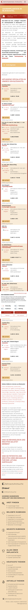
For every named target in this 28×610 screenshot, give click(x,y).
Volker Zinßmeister (7, 264)
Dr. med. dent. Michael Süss (9, 144)
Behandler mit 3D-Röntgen (15, 525)
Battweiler (20, 398)
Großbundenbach (7, 394)
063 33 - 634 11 (15, 334)
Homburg (17, 388)
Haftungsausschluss (22, 603)
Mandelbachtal (9, 386)
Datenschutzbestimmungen (20, 293)
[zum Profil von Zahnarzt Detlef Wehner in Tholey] (5, 251)
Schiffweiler (5, 401)
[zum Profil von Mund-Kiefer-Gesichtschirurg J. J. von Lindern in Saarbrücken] (5, 130)
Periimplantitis (12, 571)
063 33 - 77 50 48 (15, 177)
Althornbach (5, 388)
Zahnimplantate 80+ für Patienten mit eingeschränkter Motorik (17, 544)
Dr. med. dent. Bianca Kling (9, 164)
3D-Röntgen (11, 576)
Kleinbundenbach (18, 396)
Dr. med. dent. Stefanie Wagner (10, 341)
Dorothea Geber (6, 84)
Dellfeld (4, 399)
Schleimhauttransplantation (15, 521)
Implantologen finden (13, 506)
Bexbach (17, 390)
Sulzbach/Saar (9, 396)
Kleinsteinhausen (17, 399)
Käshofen (14, 394)
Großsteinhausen (6, 398)
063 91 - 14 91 (14, 356)
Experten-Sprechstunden (14, 557)
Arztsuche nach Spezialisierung (15, 507)
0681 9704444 (15, 136)
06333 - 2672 (14, 198)
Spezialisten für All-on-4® (14, 515)
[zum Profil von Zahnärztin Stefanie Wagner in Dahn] (5, 347)
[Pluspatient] (6, 488)
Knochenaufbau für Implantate (16, 574)
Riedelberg (14, 398)
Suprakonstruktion (12, 586)
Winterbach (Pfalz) (19, 401)
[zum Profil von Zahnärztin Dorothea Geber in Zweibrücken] (5, 89)
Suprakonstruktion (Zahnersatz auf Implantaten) (16, 539)
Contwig (22, 390)
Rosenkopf (4, 403)
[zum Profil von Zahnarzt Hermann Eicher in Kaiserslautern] (5, 368)
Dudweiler (9, 399)
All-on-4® (10, 565)
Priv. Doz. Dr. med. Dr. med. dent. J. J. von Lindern (13, 123)
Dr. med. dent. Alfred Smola (9, 283)
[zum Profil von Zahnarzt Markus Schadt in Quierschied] (5, 108)
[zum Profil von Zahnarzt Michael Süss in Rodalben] (5, 150)
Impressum (16, 601)
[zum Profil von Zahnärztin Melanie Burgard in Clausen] (5, 210)
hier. (3, 453)
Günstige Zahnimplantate (14, 517)
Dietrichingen (5, 392)
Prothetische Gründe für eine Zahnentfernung (15, 594)
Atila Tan (4, 226)
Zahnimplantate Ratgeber (14, 555)
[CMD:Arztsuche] (9, 492)
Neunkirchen (22, 392)
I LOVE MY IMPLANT (12, 588)
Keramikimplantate (13, 569)
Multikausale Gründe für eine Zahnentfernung (15, 590)
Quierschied (11, 403)
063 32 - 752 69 (15, 96)
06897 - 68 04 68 (15, 115)
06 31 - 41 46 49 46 (16, 375)
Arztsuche (9, 15)
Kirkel (3, 386)
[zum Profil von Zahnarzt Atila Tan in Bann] (5, 230)
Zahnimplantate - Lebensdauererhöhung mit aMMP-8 (17, 535)
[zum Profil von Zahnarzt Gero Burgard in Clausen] (5, 190)
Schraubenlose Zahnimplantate (16, 584)
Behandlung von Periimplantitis (16, 523)
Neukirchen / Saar (14, 392)
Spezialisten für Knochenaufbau (16, 519)
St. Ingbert (11, 388)
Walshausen (12, 401)
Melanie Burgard (6, 205)
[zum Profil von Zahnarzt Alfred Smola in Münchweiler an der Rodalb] (5, 289)
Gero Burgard (5, 185)
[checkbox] (2, 306)
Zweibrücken (17, 386)
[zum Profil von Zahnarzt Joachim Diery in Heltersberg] (5, 327)
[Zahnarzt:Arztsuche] (13, 485)
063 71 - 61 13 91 (15, 237)
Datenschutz (23, 601)
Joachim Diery (6, 322)
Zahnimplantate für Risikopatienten (17, 542)
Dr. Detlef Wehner (6, 244)
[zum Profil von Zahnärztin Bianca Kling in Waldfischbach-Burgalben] (5, 170)
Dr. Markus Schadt (7, 103)
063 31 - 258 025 (15, 157)
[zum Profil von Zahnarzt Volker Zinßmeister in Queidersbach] (5, 269)
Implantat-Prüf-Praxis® (13, 532)
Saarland (15, 15)
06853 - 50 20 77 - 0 (16, 257)
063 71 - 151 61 (15, 276)
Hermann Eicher (6, 363)
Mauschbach (11, 390)
